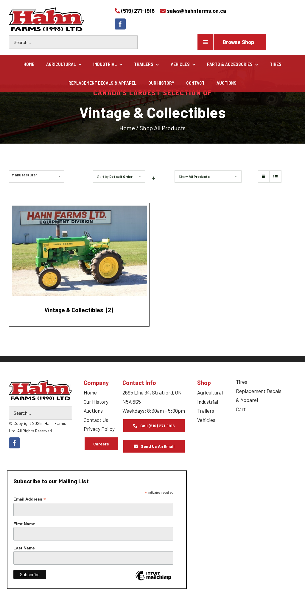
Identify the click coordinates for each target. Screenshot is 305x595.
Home (127, 127)
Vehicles (206, 420)
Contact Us (96, 420)
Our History (96, 402)
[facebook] (120, 23)
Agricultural (210, 392)
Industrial (207, 402)
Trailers (205, 411)
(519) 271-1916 (138, 10)
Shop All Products (163, 127)
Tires (241, 382)
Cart (241, 409)
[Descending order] (153, 178)
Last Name (24, 548)
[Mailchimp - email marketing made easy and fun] (153, 580)
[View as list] (275, 176)
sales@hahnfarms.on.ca (196, 10)
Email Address (29, 499)
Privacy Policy (99, 429)
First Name (24, 523)
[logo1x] (40, 390)
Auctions (93, 411)
